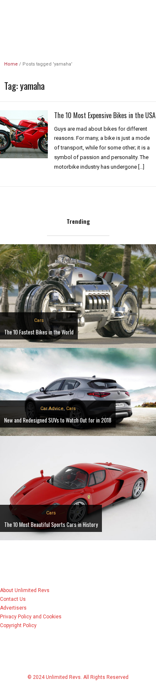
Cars (39, 320)
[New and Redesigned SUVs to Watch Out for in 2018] (78, 391)
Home (11, 64)
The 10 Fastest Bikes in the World (39, 332)
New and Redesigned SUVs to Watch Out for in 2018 (57, 420)
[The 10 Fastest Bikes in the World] (78, 295)
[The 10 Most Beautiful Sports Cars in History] (78, 487)
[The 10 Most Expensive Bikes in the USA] (24, 133)
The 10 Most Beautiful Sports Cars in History (51, 524)
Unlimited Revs (78, 14)
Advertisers (13, 608)
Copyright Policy (18, 625)
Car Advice (52, 408)
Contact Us (13, 599)
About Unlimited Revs (25, 590)
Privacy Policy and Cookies (31, 617)
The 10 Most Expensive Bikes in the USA (105, 115)
